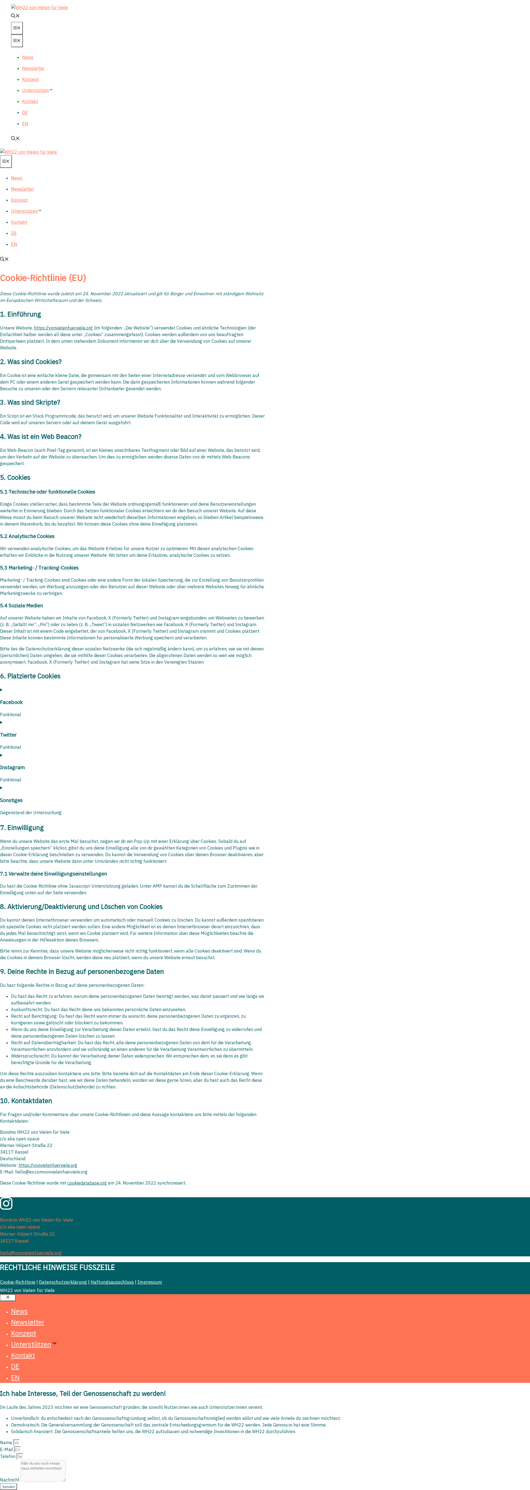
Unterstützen (35, 90)
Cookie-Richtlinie (17, 1282)
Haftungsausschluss (112, 1282)
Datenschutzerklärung (63, 1282)
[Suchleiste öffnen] (15, 16)
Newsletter (33, 68)
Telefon (8, 1456)
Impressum (149, 1282)
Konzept (30, 79)
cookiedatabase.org (87, 1183)
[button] (51, 90)
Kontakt (30, 101)
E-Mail (7, 1449)
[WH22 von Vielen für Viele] (28, 152)
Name (6, 1442)
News (27, 57)
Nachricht (10, 1480)
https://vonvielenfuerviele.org (63, 328)
